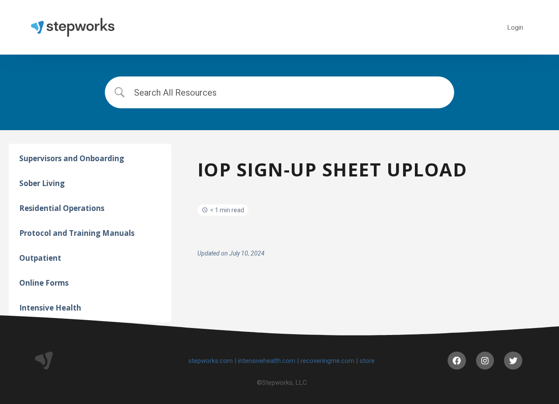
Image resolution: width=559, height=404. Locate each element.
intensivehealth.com (266, 361)
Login (515, 27)
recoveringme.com (327, 361)
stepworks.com (210, 361)
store (367, 361)
